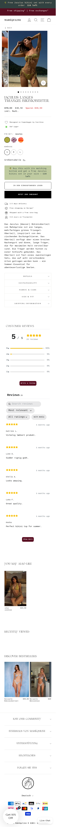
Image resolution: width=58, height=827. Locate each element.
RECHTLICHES (27, 755)
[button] (28, 348)
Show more (28, 539)
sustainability (28, 283)
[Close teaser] (19, 807)
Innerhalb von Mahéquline (27, 731)
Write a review (28, 383)
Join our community (27, 719)
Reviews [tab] (15, 395)
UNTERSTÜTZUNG (27, 743)
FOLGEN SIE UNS (27, 768)
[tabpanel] (28, 473)
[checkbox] (39, 417)
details (28, 276)
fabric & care (28, 290)
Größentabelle (13, 160)
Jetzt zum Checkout (28, 194)
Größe (8, 147)
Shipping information (28, 303)
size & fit (28, 296)
